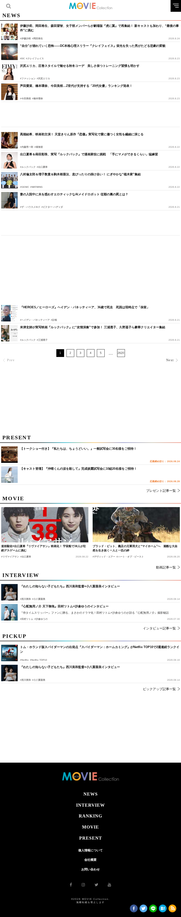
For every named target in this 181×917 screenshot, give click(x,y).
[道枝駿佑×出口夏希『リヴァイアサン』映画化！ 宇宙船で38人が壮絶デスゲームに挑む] (44, 524)
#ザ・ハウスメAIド (30, 207)
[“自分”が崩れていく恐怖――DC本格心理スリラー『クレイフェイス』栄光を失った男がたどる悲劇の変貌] (9, 52)
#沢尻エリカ (43, 78)
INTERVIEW (90, 805)
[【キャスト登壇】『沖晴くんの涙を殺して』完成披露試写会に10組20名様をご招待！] (9, 474)
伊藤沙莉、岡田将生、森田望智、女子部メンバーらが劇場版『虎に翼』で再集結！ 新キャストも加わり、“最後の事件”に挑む (99, 28)
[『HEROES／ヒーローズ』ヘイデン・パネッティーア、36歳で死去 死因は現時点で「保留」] (9, 313)
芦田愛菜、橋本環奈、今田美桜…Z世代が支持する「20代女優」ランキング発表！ (76, 86)
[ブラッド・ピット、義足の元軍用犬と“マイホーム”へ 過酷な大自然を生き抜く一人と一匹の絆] (136, 524)
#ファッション (28, 78)
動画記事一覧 (166, 567)
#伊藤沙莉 (25, 38)
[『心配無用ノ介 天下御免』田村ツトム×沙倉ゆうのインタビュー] (9, 612)
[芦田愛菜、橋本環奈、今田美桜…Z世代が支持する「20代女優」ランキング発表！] (9, 92)
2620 (121, 353)
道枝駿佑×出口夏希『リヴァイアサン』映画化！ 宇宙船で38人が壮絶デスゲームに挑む (43, 548)
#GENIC (24, 187)
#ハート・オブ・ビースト (130, 556)
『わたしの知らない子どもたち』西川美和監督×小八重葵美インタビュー (70, 667)
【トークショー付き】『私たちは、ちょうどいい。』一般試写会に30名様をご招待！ (78, 448)
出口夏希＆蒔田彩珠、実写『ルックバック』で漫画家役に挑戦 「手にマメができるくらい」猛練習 (89, 154)
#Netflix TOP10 (38, 660)
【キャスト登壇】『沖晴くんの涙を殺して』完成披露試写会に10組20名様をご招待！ (78, 468)
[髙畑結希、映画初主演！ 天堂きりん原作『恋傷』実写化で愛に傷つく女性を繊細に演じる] (9, 140)
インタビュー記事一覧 (159, 628)
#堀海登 (38, 147)
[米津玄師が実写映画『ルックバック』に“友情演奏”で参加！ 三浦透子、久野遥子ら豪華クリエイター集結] (9, 333)
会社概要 (90, 859)
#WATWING (36, 187)
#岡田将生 (37, 38)
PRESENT (90, 838)
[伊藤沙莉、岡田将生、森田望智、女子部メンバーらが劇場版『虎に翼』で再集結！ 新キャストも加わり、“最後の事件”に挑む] (9, 32)
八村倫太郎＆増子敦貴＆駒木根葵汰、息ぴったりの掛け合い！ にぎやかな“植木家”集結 (80, 174)
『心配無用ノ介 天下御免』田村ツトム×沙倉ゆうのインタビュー (64, 606)
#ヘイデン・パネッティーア (35, 320)
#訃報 (54, 320)
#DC (22, 58)
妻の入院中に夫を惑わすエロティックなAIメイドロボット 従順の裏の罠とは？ (74, 194)
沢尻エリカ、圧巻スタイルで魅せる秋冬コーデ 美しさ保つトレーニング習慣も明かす (80, 66)
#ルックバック (28, 167)
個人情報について (90, 850)
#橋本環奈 (37, 98)
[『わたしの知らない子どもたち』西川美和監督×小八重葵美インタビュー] (9, 673)
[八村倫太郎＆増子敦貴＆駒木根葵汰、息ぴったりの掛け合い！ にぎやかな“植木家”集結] (9, 180)
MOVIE (90, 827)
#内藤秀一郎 (26, 147)
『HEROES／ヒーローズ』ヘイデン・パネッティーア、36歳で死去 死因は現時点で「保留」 (85, 307)
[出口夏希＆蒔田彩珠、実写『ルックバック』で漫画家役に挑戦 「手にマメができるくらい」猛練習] (9, 160)
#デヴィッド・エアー (104, 556)
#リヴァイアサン (10, 556)
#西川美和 (25, 680)
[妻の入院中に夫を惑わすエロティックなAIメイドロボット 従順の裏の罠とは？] (9, 200)
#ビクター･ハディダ (52, 207)
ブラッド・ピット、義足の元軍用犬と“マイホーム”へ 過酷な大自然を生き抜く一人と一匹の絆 (135, 548)
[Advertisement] (90, 114)
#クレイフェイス (35, 58)
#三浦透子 (42, 340)
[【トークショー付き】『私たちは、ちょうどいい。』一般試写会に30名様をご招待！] (9, 454)
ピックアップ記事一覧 (159, 689)
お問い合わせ (90, 869)
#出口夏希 (42, 167)
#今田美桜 (25, 98)
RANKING (90, 815)
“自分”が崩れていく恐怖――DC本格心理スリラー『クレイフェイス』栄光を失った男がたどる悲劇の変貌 (92, 46)
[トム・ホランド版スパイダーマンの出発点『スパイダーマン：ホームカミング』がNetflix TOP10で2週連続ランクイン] (9, 653)
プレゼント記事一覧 (161, 491)
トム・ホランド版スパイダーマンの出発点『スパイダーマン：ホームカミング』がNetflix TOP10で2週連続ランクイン (99, 649)
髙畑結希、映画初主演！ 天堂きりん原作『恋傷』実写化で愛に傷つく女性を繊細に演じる (82, 134)
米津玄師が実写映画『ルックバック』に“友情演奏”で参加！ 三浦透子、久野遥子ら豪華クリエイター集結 (92, 327)
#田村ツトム (26, 619)
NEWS (90, 794)
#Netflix (24, 660)
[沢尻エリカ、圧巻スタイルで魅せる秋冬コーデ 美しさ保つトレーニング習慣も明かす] (9, 72)
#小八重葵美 (38, 680)
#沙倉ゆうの (41, 619)
